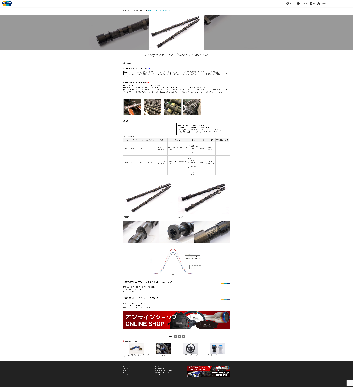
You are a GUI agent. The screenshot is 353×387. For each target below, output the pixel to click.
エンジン (131, 10)
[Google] (183, 336)
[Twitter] (179, 336)
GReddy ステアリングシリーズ (188, 355)
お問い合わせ (126, 370)
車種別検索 (323, 3)
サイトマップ (126, 374)
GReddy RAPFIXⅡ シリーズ (159, 355)
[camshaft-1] (132, 107)
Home (124, 10)
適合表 (126, 121)
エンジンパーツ (141, 10)
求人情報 (157, 374)
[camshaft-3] (152, 107)
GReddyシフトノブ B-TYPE (213, 355)
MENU (340, 4)
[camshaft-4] (172, 107)
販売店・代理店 (159, 368)
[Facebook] (175, 336)
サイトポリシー (127, 367)
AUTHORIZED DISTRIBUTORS (163, 370)
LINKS (124, 372)
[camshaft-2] (192, 107)
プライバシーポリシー (129, 368)
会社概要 (157, 367)
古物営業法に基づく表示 (162, 372)
